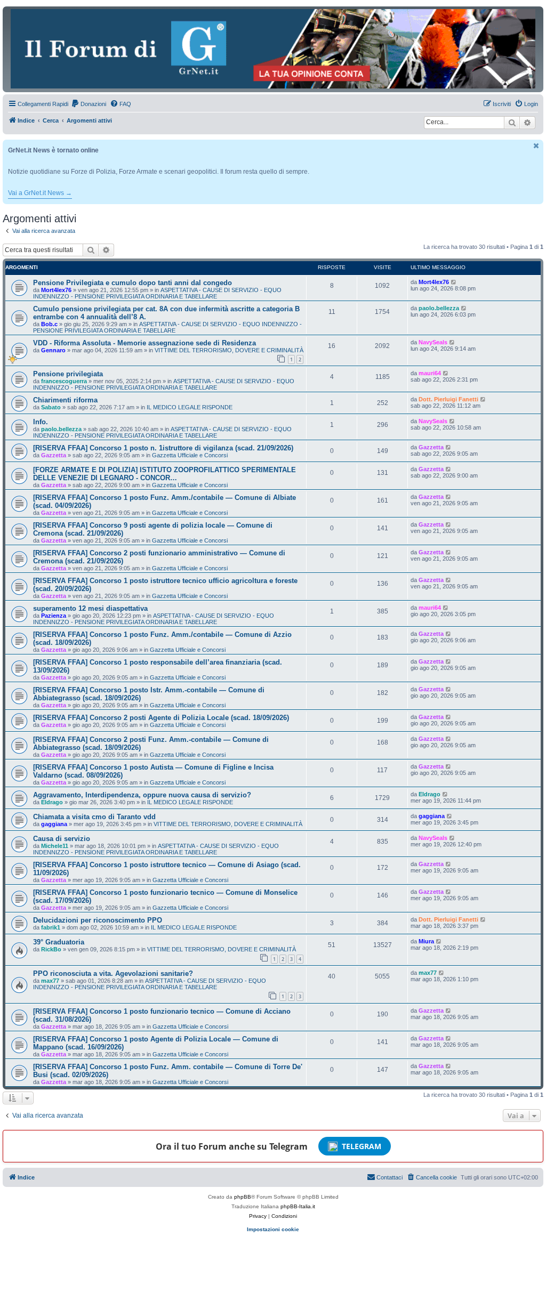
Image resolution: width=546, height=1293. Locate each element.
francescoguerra (64, 381)
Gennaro (53, 350)
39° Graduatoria (58, 942)
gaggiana (54, 824)
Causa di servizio (61, 839)
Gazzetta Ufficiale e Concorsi (190, 455)
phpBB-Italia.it (297, 1206)
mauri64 (430, 373)
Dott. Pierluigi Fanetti (448, 399)
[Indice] (273, 48)
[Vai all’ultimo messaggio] (454, 282)
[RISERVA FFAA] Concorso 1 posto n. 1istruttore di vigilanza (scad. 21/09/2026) (163, 448)
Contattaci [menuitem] (389, 1177)
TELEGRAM (361, 1146)
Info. (40, 422)
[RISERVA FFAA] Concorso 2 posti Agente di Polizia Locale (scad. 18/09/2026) (161, 718)
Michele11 (54, 846)
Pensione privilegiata (68, 374)
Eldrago (52, 802)
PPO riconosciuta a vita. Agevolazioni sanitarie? (113, 973)
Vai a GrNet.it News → (40, 193)
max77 (50, 980)
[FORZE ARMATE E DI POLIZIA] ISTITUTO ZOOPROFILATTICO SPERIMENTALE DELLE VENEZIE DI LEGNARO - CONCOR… (164, 474)
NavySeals (433, 342)
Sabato (51, 407)
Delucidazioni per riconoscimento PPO (97, 920)
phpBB (242, 1197)
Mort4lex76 (56, 290)
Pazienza (53, 615)
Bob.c (49, 324)
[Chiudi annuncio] (536, 146)
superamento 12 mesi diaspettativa (90, 608)
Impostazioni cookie (273, 1229)
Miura (426, 941)
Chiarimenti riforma (65, 400)
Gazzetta (53, 455)
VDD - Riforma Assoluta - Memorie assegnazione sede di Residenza (144, 343)
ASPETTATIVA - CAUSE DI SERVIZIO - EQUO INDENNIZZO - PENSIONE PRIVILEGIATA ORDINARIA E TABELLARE (157, 293)
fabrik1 (50, 927)
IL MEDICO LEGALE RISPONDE (189, 407)
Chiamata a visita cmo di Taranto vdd (94, 817)
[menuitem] (88, 104)
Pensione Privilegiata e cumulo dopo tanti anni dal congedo (132, 283)
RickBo (51, 949)
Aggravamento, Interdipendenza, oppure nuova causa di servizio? (142, 795)
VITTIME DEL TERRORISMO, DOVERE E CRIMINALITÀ (229, 350)
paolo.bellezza (439, 308)
